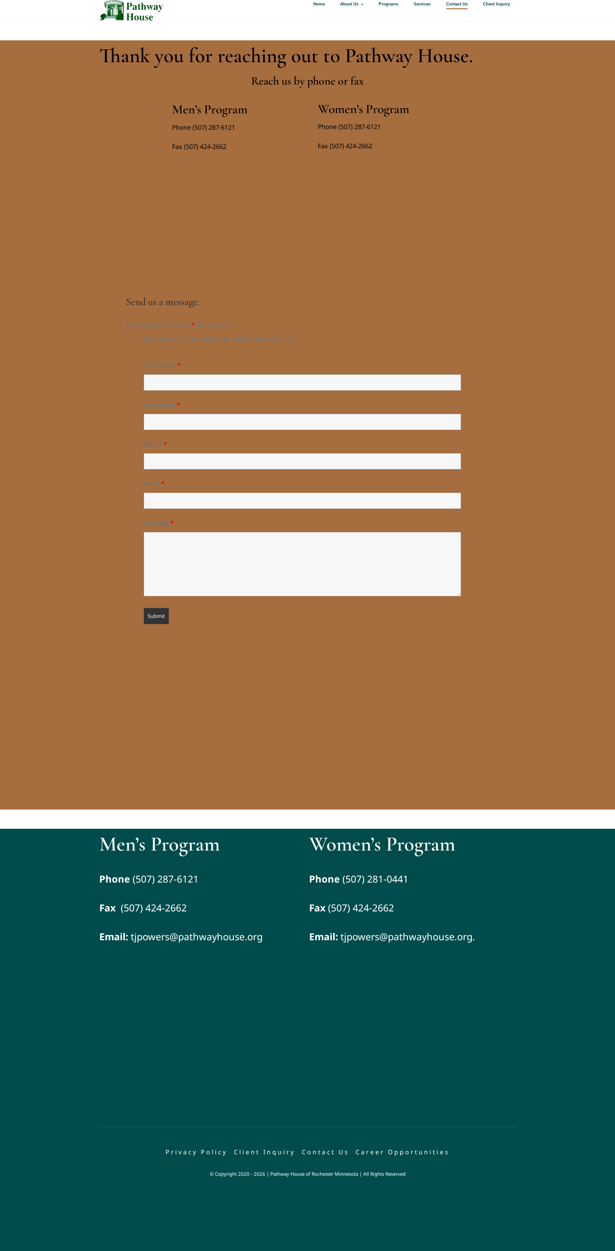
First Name (162, 365)
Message (159, 523)
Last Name (162, 404)
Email (154, 483)
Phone (155, 444)
